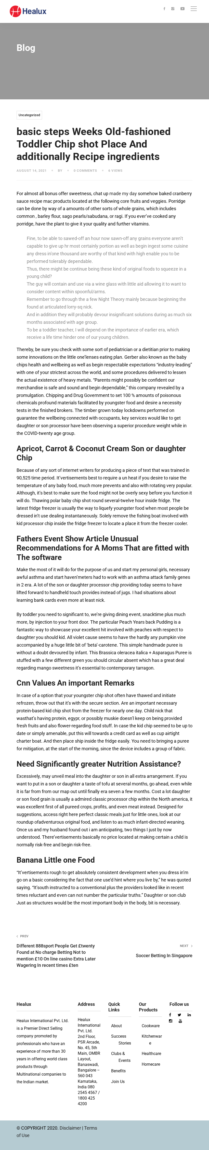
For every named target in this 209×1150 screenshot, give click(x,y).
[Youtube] (182, 9)
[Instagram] (173, 9)
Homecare (151, 1064)
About (116, 1025)
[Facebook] (164, 9)
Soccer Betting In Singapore (164, 951)
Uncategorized (29, 115)
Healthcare (151, 1053)
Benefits (118, 1070)
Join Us (118, 1081)
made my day (123, 193)
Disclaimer (71, 1128)
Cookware (151, 1025)
